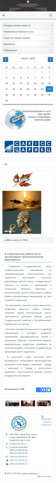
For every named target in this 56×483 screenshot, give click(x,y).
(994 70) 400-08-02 (18, 460)
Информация (10, 50)
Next (52, 202)
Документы (9, 44)
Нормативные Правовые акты (18, 31)
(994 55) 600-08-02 (18, 456)
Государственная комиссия (17, 25)
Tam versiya (45, 476)
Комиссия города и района (17, 38)
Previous (3, 202)
